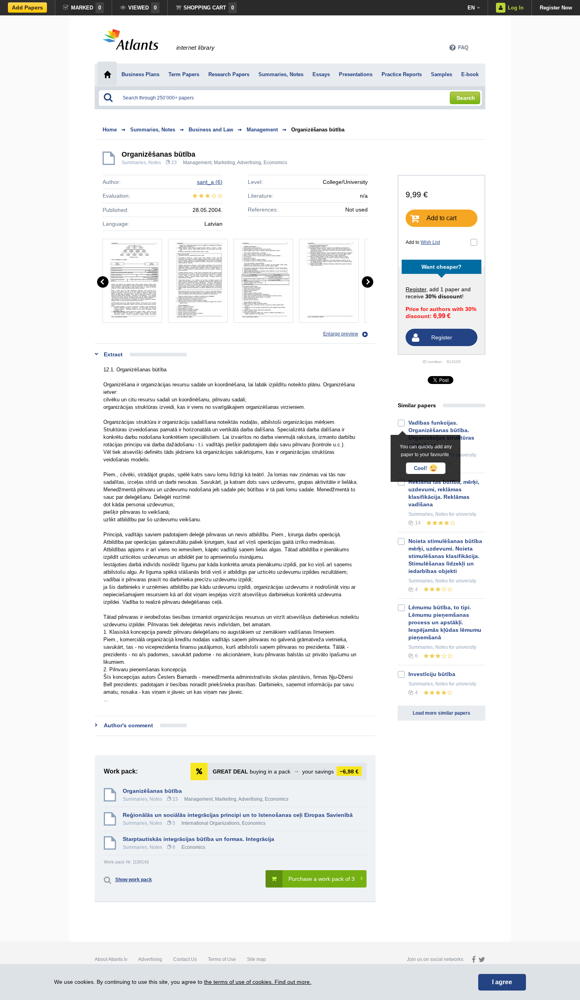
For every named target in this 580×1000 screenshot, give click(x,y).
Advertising (150, 959)
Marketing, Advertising (237, 162)
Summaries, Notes (141, 162)
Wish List (430, 242)
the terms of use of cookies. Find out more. (257, 982)
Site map (256, 959)
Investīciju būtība (431, 674)
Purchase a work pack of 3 (321, 879)
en (471, 8)
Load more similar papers (441, 713)
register (416, 289)
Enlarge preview (340, 334)
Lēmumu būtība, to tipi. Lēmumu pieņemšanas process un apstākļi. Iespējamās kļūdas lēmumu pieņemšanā (444, 622)
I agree (502, 982)
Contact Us (185, 959)
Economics (275, 162)
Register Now (556, 8)
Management (197, 162)
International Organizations (210, 823)
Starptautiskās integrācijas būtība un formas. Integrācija (198, 839)
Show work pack (133, 879)
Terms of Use (222, 959)
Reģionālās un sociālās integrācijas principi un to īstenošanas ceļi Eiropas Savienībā (238, 815)
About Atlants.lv (111, 959)
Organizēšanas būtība (317, 130)
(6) (210, 182)
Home (110, 130)
